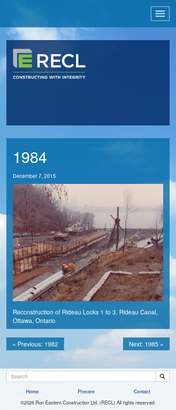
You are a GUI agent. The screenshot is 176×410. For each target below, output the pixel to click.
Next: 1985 (146, 344)
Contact (142, 391)
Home (32, 391)
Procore (86, 391)
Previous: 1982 (35, 344)
